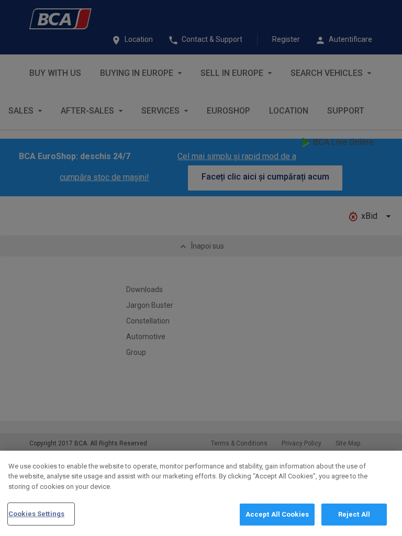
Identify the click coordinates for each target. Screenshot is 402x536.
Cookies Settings (36, 514)
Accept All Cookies (277, 514)
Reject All (354, 514)
